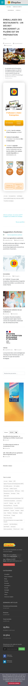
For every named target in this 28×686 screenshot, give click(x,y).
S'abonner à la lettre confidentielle (19, 186)
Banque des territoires (9, 491)
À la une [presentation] (6, 432)
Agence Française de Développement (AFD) (13, 483)
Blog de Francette (20, 240)
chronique (13, 493)
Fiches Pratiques (8, 576)
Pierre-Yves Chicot (8, 517)
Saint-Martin (6, 526)
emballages (19, 196)
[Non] (26, 679)
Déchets (11, 503)
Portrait (6, 587)
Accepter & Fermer (14, 683)
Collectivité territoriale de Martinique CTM (13, 498)
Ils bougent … (7, 585)
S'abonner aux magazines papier (9, 186)
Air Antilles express (8, 486)
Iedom (22, 510)
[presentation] (16, 432)
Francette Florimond (18, 43)
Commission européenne (9, 500)
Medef (20, 513)
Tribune (6, 592)
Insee (5, 513)
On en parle (18, 349)
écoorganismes (12, 196)
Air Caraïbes (16, 486)
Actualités (6, 574)
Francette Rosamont (19, 508)
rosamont (6, 524)
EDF (18, 503)
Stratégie (6, 590)
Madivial (9, 513)
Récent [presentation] (11, 432)
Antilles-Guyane (13, 488)
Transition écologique (8, 200)
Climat (5, 348)
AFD (14, 481)
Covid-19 (6, 503)
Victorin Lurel (16, 529)
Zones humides (7, 619)
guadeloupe (6, 510)
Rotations (5, 612)
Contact (18, 10)
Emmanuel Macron (8, 505)
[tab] (6, 432)
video (22, 529)
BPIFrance (17, 491)
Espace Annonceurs (9, 564)
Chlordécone (6, 493)
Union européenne (8, 529)
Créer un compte (17, 6)
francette (15, 505)
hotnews (17, 510)
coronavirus (19, 500)
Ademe (10, 481)
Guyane (12, 510)
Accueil (9, 6)
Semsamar (13, 526)
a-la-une (5, 196)
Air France (6, 488)
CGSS (22, 491)
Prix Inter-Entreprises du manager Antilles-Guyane (13, 521)
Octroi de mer (7, 515)
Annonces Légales (8, 596)
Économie (7, 440)
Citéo (18, 493)
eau (15, 503)
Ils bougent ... (17, 276)
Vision (5, 594)
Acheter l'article (19, 122)
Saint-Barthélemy (13, 524)
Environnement (9, 45)
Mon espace (11, 10)
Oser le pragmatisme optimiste (13, 238)
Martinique (15, 513)
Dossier (6, 581)
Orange (13, 515)
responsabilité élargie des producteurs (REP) (14, 198)
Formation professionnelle (10, 606)
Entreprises (15, 314)
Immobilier (6, 274)
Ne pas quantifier (20, 222)
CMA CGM (6, 495)
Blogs (5, 578)
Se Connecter (9, 123)
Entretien (6, 583)
